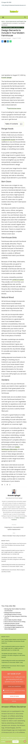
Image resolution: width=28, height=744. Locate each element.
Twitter (17, 518)
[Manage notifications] (25, 741)
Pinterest (22, 518)
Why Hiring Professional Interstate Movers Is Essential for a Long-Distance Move (14, 5)
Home (3, 21)
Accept (15, 741)
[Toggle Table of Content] (20, 124)
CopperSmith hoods (8, 140)
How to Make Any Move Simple (13, 620)
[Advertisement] (14, 58)
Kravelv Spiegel (7, 38)
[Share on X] (5, 41)
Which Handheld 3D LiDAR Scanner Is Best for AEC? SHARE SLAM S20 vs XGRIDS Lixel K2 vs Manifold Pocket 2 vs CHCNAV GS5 (13, 552)
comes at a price (18, 280)
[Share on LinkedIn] (8, 41)
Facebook (14, 519)
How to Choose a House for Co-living (14, 621)
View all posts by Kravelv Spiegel (14, 498)
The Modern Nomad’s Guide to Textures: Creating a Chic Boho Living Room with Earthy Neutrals (13, 559)
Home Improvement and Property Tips (16, 21)
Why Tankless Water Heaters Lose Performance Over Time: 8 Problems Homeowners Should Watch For (13, 545)
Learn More (8, 741)
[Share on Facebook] (2, 41)
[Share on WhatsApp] (10, 41)
